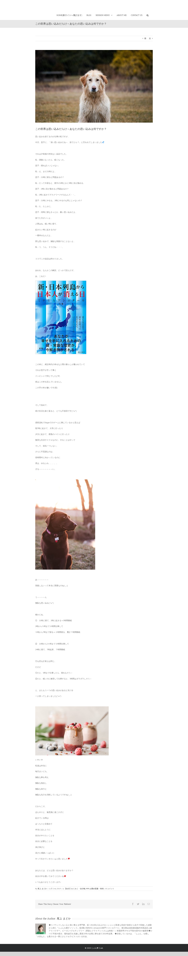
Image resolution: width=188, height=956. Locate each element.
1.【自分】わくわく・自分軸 (74, 888)
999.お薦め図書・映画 (95, 888)
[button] (147, 14)
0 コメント (110, 888)
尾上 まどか (42, 888)
